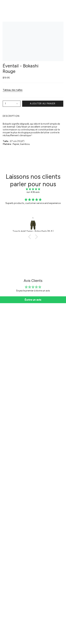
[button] (30, 236)
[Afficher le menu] (4, 6)
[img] (33, 189)
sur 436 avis (33, 192)
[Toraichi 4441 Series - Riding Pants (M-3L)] (33, 225)
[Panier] (61, 6)
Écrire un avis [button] (33, 299)
